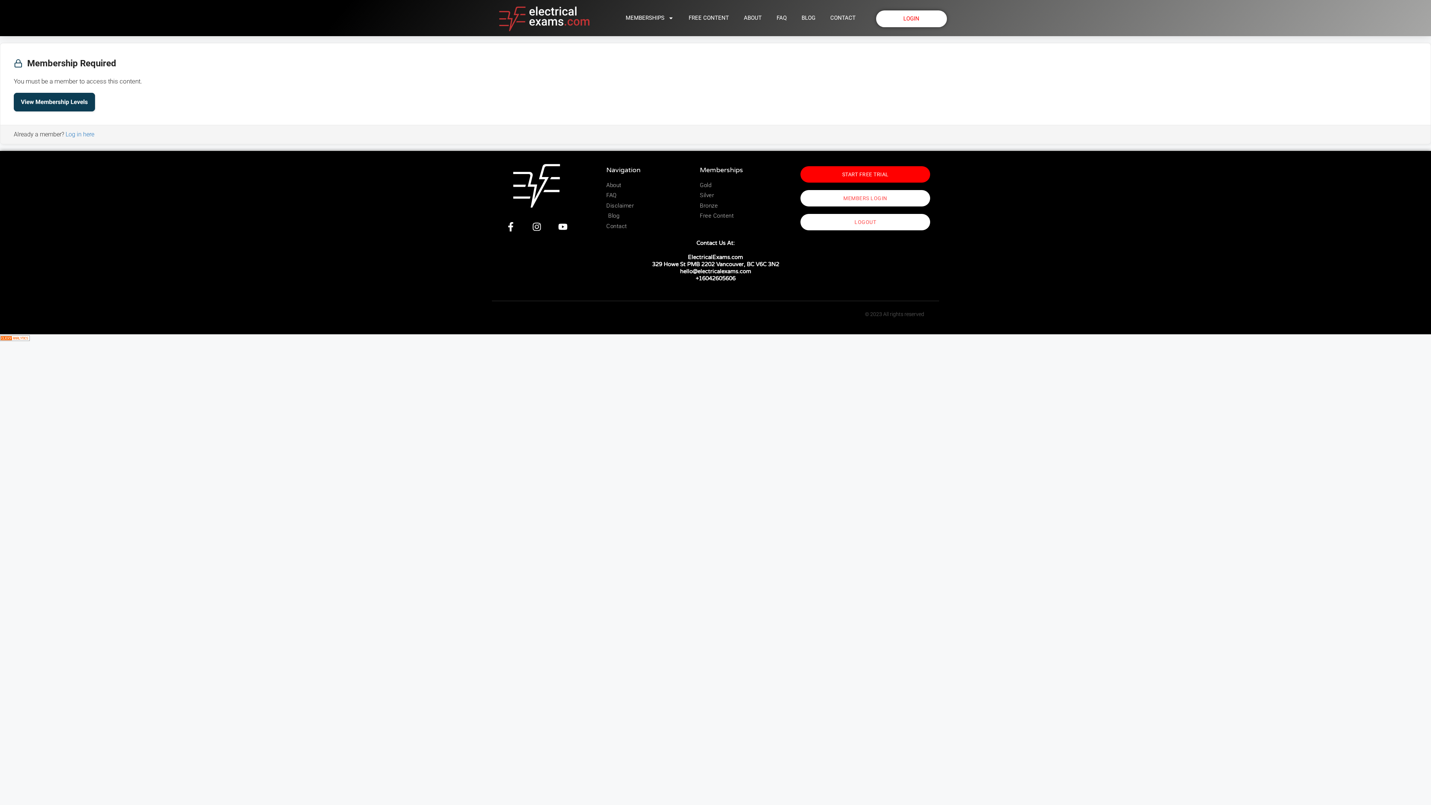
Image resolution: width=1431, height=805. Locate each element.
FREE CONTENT (709, 18)
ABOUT (753, 18)
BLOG (808, 18)
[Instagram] (536, 226)
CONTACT (843, 18)
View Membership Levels (54, 101)
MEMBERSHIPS (645, 18)
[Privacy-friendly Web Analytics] (15, 338)
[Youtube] (562, 226)
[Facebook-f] (510, 226)
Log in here (80, 134)
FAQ (782, 18)
